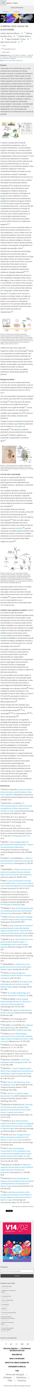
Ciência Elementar (17, 8)
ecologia (3, 635)
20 (8, 435)
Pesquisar (17, 1276)
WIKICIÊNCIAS (17, 1354)
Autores (17, 12)
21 (5, 440)
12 (12, 311)
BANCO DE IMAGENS (17, 1358)
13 (27, 350)
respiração (18, 426)
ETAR (3, 203)
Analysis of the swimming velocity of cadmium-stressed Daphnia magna (16, 984)
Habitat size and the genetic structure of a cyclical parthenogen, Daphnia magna (15, 966)
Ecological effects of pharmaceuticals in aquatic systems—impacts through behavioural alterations (16, 844)
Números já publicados (8, 1338)
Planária (4, 1309)
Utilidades (9, 1377)
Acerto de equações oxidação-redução (7, 1329)
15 (3, 393)
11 (7, 293)
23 (11, 519)
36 (17, 716)
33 (12, 713)
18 (24, 413)
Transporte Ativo (6, 1296)
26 (8, 597)
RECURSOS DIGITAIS (17, 1350)
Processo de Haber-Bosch (8, 1313)
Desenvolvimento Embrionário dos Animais (8, 1318)
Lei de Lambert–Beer (7, 1301)
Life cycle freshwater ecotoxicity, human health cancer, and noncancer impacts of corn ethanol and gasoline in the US (16, 883)
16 (8, 401)
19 (10, 429)
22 (12, 506)
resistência (19, 528)
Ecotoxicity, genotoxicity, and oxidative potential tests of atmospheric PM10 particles (16, 910)
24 (23, 528)
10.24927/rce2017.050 (23, 1030)
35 (30, 713)
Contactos (21, 1380)
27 (19, 646)
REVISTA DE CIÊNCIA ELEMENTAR (17, 1362)
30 (19, 710)
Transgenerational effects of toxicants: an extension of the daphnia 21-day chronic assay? (15, 1137)
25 (15, 541)
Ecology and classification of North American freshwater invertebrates (15, 975)
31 (21, 710)
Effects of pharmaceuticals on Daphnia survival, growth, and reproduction (16, 860)
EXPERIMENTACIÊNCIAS (17, 1366)
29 (16, 701)
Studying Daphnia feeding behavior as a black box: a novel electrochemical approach (15, 1001)
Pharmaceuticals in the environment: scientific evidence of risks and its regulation (16, 792)
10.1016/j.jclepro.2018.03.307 (10, 905)
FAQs (11, 1380)
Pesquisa (6, 12)
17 (25, 407)
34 (28, 713)
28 (27, 688)
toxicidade (11, 288)
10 (28, 272)
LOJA (17, 1370)
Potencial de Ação (6, 1287)
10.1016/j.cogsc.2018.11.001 (20, 836)
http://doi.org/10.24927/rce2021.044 (12, 60)
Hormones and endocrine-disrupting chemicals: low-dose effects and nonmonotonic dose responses (15, 872)
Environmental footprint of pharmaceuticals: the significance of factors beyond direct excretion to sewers (16, 808)
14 (31, 359)
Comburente (5, 1305)
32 (9, 713)
